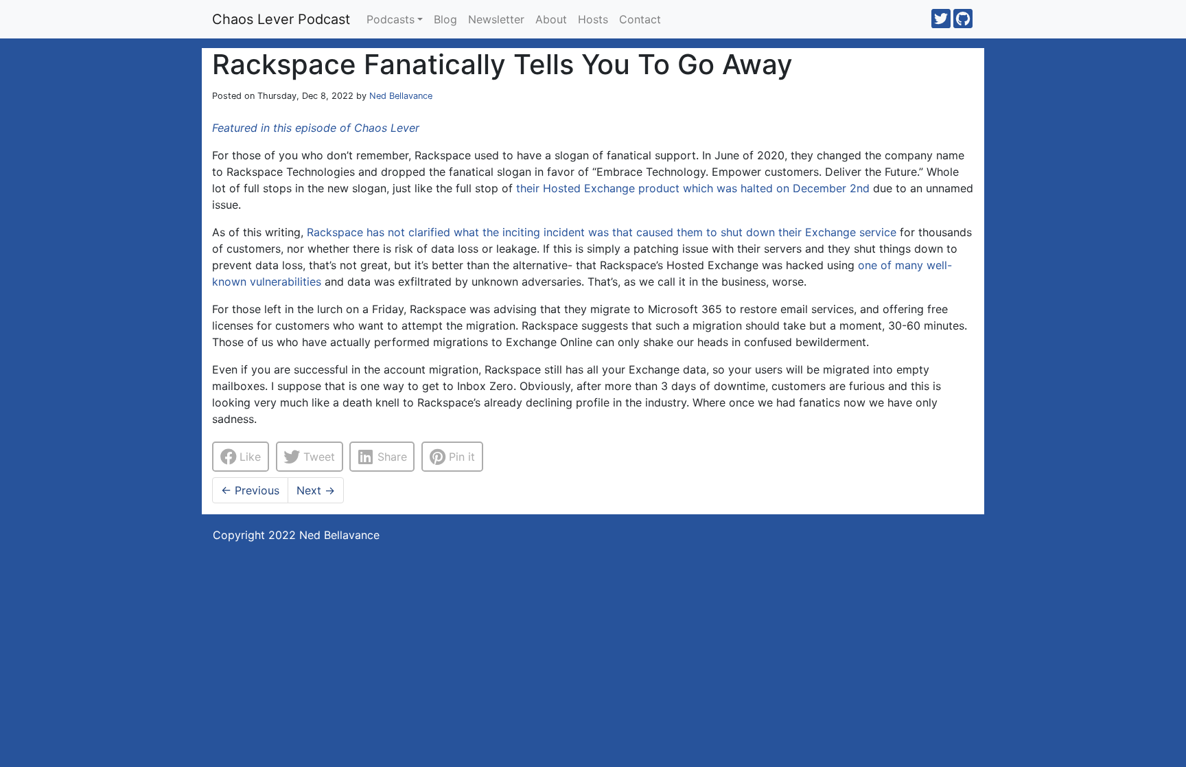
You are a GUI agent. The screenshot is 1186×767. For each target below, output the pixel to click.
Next (315, 490)
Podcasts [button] (391, 19)
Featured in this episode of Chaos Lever (315, 128)
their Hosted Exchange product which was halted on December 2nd (693, 188)
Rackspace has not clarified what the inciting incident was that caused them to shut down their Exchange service (601, 232)
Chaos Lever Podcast (281, 19)
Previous (250, 490)
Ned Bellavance (400, 96)
